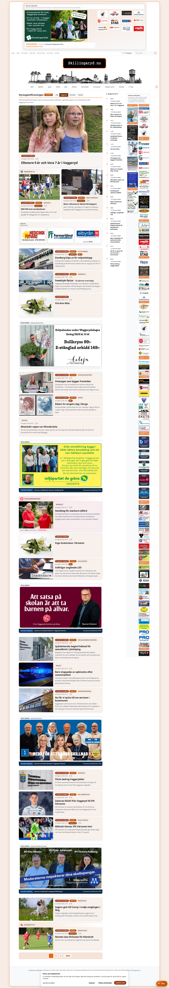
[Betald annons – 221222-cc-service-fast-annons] (144, 362)
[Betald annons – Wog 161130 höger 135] (144, 400)
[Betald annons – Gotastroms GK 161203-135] (144, 524)
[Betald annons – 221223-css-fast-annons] (144, 187)
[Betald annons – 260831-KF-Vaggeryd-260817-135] (132, 207)
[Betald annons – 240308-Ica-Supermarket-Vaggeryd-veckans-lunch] (144, 126)
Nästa (68, 956)
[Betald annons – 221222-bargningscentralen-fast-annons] (144, 372)
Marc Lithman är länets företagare (116, 115)
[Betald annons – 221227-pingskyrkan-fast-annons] (144, 307)
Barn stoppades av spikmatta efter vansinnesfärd (116, 240)
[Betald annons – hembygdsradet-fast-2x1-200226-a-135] (144, 591)
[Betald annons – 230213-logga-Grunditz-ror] (144, 192)
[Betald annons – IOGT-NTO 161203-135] (144, 621)
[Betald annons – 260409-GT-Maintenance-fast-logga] (144, 158)
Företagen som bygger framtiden (116, 159)
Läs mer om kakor (49, 983)
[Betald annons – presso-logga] (144, 394)
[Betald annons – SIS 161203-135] (144, 535)
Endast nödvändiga (105, 983)
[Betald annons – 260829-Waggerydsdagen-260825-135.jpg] (132, 148)
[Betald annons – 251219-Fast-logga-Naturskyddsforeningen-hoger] (144, 567)
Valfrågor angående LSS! (117, 213)
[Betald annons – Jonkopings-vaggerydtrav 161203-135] (144, 507)
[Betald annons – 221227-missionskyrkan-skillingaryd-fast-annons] (144, 316)
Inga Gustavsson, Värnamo (116, 202)
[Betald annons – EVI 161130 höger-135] (144, 381)
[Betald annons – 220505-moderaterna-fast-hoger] (144, 441)
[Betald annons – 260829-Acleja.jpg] (132, 114)
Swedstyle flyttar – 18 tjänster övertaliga (116, 138)
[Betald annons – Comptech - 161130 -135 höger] (144, 428)
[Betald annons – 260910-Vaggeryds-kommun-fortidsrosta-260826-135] (132, 196)
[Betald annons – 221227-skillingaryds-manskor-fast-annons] (144, 580)
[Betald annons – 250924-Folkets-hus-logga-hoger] (144, 271)
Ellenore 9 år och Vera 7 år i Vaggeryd (117, 104)
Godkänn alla (120, 983)
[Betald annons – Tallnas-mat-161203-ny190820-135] (144, 133)
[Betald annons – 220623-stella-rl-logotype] (144, 289)
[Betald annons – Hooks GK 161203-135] (144, 558)
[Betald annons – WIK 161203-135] (144, 540)
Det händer (24, 53)
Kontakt (57, 53)
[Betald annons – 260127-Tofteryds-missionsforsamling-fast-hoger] (144, 335)
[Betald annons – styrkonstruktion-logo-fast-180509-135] (144, 422)
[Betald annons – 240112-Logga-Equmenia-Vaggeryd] (144, 345)
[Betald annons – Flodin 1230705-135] (144, 293)
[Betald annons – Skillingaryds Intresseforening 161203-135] (144, 597)
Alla (57, 95)
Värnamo (72, 95)
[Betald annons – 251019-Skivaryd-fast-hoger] (144, 585)
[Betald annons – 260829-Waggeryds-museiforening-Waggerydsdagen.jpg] (132, 179)
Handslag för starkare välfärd (115, 192)
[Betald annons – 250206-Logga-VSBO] (144, 285)
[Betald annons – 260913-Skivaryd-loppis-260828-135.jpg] (132, 132)
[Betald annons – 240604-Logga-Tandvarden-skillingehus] (144, 177)
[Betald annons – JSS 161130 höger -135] (144, 412)
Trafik (18, 53)
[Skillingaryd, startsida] (84, 63)
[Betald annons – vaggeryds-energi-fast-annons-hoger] (144, 653)
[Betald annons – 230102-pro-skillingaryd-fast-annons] (144, 638)
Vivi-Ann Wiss (115, 149)
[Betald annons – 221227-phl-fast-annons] (114, 28)
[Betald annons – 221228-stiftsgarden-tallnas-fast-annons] (102, 14)
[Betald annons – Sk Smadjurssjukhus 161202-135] (144, 173)
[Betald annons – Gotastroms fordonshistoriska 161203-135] (144, 609)
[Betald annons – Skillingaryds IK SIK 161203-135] (144, 546)
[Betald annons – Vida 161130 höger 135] (144, 387)
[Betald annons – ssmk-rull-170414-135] (144, 530)
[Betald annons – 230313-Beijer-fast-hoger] (144, 231)
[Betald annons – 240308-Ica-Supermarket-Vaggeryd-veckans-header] (114, 13)
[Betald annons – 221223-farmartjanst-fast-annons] (61, 235)
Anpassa (92, 983)
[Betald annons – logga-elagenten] (138, 29)
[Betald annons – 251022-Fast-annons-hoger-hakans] (144, 211)
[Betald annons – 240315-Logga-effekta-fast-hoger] (144, 148)
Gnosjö (80, 95)
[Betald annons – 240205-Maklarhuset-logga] (144, 280)
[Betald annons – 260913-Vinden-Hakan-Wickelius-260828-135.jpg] (132, 164)
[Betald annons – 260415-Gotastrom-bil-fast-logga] (126, 13)
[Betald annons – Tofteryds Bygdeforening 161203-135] (144, 615)
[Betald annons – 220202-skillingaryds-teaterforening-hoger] (144, 574)
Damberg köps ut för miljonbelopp (116, 126)
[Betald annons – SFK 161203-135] (144, 519)
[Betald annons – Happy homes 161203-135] (144, 236)
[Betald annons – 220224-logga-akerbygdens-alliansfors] (144, 353)
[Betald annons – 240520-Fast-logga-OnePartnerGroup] (138, 13)
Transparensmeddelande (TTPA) (34, 46)
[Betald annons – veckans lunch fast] (144, 108)
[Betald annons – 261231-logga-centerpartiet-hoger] (144, 466)
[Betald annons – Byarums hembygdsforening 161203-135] (144, 644)
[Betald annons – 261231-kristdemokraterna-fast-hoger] (144, 492)
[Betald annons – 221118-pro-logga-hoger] (144, 632)
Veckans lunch (41, 53)
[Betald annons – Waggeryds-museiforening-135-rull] (144, 603)
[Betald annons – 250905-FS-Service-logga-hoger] (102, 21)
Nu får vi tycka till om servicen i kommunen (116, 253)
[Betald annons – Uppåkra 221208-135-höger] (144, 417)
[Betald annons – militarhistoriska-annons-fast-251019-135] (144, 626)
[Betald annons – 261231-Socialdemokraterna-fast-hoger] (144, 479)
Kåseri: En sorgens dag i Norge (116, 170)
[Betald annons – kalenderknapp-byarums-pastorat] (102, 29)
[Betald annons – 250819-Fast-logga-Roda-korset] (144, 247)
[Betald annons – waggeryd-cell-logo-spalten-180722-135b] (144, 406)
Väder (13, 53)
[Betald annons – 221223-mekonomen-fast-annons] (144, 367)
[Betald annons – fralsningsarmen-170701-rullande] (144, 341)
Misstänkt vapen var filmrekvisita (117, 181)
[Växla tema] (156, 87)
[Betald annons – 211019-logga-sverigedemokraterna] (144, 453)
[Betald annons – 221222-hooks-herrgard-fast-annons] (144, 119)
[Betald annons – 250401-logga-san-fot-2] (144, 202)
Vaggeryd (64, 95)
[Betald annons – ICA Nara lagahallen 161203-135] (144, 112)
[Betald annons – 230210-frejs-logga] (144, 262)
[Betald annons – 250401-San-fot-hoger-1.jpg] (33, 235)
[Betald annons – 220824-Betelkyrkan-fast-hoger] (144, 312)
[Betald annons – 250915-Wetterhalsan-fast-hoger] (126, 29)
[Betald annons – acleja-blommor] (144, 225)
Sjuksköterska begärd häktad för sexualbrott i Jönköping (116, 226)
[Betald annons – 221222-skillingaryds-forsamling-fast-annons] (138, 20)
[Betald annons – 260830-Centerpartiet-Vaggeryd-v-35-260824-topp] (60, 26)
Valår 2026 (32, 53)
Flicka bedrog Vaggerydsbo (115, 265)
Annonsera (50, 53)
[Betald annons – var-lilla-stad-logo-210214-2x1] (114, 21)
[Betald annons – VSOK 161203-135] (144, 552)
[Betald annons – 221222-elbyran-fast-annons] (126, 21)
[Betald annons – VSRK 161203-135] (144, 513)
